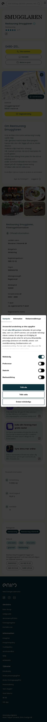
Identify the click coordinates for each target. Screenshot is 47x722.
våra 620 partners (15, 330)
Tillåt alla (23, 387)
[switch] (41, 363)
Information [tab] (17, 319)
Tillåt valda (23, 395)
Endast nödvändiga (23, 402)
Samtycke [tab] (6, 319)
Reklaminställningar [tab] (33, 319)
